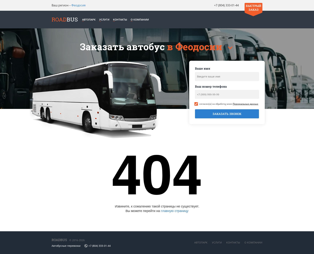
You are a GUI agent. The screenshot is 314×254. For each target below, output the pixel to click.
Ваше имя (202, 68)
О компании (140, 19)
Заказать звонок (227, 114)
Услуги (104, 19)
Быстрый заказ (253, 7)
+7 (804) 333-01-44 (226, 5)
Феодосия (78, 5)
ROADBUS (59, 240)
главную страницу (174, 210)
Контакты (120, 19)
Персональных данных (245, 103)
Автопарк (89, 19)
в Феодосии (196, 46)
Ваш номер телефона (211, 86)
